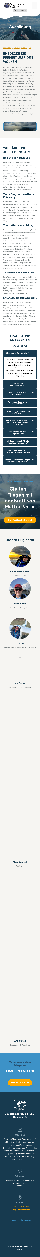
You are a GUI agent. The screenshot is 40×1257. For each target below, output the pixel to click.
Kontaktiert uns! (20, 1082)
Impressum (13, 1220)
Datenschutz (26, 1220)
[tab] (20, 353)
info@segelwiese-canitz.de (20, 1210)
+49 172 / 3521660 (21, 1207)
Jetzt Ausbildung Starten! (20, 520)
